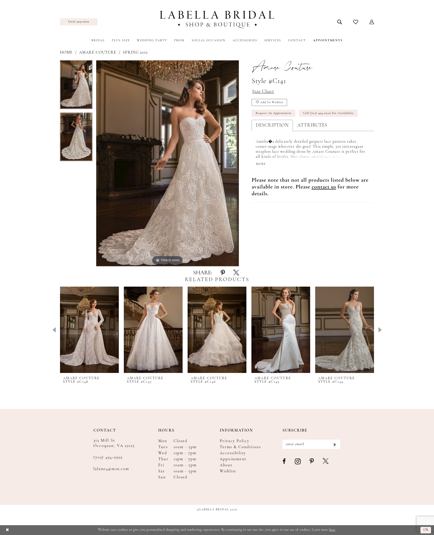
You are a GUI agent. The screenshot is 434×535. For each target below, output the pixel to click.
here (332, 530)
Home (66, 53)
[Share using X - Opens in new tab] (236, 273)
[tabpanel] (76, 86)
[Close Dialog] (7, 530)
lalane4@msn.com (111, 469)
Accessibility (233, 453)
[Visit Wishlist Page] (356, 21)
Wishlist (228, 471)
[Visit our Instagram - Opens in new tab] (298, 461)
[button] (372, 22)
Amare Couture (97, 53)
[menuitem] (78, 21)
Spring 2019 (135, 53)
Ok (426, 530)
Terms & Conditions (240, 447)
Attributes (312, 125)
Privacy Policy (235, 441)
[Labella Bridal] (217, 19)
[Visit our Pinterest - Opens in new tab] (312, 461)
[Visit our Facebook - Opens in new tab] (284, 461)
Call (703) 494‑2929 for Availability (328, 113)
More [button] (261, 164)
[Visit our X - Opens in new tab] (326, 461)
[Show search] (340, 22)
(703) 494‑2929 (108, 457)
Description (272, 125)
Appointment (233, 459)
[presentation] (89, 330)
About (226, 465)
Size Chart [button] (263, 91)
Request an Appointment (274, 113)
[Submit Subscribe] (334, 444)
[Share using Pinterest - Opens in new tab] (223, 273)
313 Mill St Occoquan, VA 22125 (114, 443)
